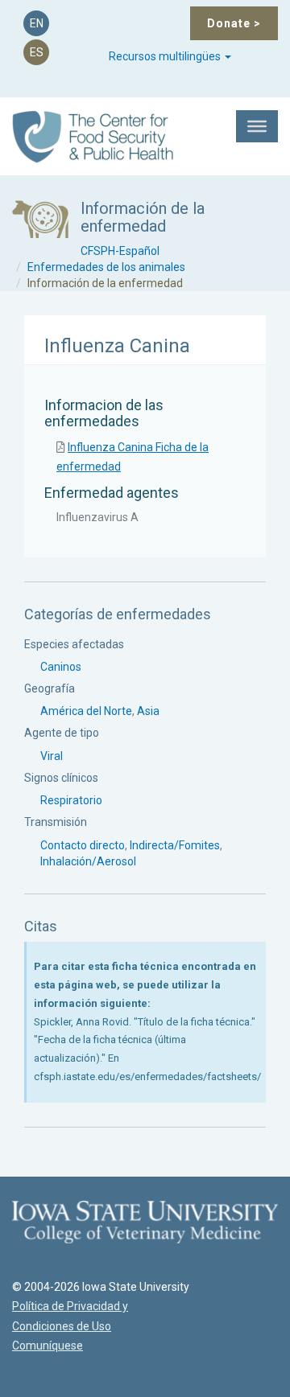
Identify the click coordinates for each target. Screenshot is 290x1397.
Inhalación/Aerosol (88, 861)
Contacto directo (82, 845)
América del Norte (86, 711)
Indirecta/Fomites (175, 845)
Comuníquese (47, 1345)
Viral (51, 756)
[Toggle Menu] (257, 126)
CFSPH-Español (120, 250)
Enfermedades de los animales (106, 267)
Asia (148, 711)
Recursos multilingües (166, 56)
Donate (234, 23)
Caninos (60, 666)
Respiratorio (71, 800)
